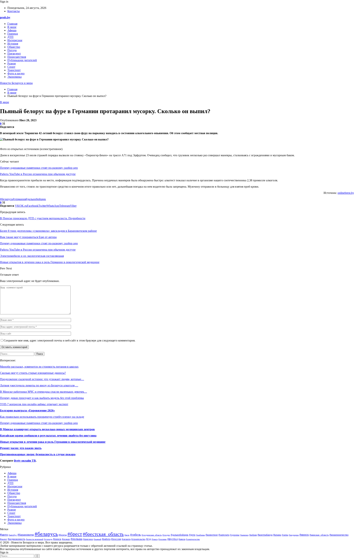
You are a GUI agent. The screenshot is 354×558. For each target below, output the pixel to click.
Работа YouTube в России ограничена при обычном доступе (38, 174)
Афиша (11, 30)
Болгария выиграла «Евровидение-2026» (27, 410)
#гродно (166, 535)
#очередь (48, 539)
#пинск (57, 539)
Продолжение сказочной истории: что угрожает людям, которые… (42, 379)
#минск (304, 534)
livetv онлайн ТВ (25, 460)
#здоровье (235, 535)
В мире (11, 27)
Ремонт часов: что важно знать (20, 448)
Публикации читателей (22, 60)
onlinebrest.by (346, 192)
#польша (76, 539)
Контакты (13, 11)
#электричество (193, 539)
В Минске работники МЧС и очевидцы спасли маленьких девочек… (43, 391)
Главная (12, 23)
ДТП (10, 37)
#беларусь (6, 199)
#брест (74, 534)
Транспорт (14, 70)
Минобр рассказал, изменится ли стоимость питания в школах (39, 366)
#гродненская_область (152, 535)
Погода (12, 50)
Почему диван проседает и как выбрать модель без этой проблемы (42, 398)
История (12, 43)
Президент (14, 53)
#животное (212, 534)
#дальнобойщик (36, 199)
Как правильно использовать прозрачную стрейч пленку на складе (42, 416)
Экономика (14, 76)
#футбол (172, 539)
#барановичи (26, 534)
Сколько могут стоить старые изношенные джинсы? (33, 372)
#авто (4, 534)
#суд (148, 539)
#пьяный (97, 539)
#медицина (294, 535)
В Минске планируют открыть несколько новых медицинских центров (47, 429)
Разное (11, 63)
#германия (19, 199)
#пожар (66, 539)
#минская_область (319, 535)
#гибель (135, 534)
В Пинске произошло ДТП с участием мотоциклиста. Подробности (42, 218)
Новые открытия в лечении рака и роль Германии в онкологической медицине (52, 441)
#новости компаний (34, 539)
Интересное (14, 40)
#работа (106, 539)
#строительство (138, 539)
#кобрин (253, 535)
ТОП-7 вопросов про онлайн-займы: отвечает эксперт (34, 404)
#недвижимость (16, 539)
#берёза (63, 535)
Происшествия (16, 56)
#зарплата (223, 534)
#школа (181, 539)
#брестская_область (103, 534)
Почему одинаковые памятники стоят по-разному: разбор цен (39, 167)
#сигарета (126, 539)
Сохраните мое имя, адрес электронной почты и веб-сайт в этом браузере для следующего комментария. (69, 340)
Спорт (11, 66)
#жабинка (200, 535)
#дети (192, 534)
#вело (126, 535)
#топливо (162, 539)
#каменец (244, 535)
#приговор (88, 539)
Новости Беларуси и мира (16, 83)
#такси (155, 539)
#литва (285, 535)
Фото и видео (16, 73)
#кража (277, 534)
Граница (12, 33)
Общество (13, 46)
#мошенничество (338, 534)
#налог (3, 539)
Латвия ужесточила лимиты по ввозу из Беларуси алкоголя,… (39, 385)
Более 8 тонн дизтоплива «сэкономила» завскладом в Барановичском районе (48, 230)
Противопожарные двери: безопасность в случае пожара (37, 454)
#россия (116, 538)
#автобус (13, 535)
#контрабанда (265, 534)
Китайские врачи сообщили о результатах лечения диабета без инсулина (48, 435)
